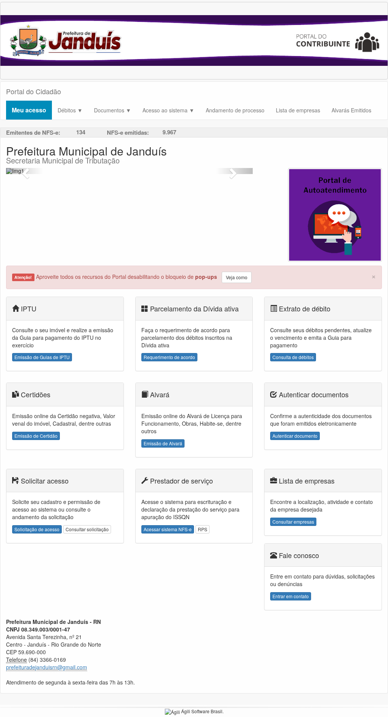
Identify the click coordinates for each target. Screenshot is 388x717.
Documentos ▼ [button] (112, 110)
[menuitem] (29, 110)
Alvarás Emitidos (351, 110)
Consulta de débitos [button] (293, 357)
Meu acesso (29, 110)
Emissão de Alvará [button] (163, 443)
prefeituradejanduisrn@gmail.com (46, 667)
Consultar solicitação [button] (87, 529)
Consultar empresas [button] (293, 521)
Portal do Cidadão (33, 91)
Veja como (236, 277)
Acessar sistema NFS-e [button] (168, 529)
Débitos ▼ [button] (70, 110)
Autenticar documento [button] (295, 435)
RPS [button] (202, 529)
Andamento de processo (235, 110)
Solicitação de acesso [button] (36, 529)
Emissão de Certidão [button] (36, 435)
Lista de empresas (298, 110)
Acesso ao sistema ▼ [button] (168, 110)
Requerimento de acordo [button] (169, 357)
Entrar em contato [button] (290, 596)
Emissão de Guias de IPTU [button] (42, 357)
